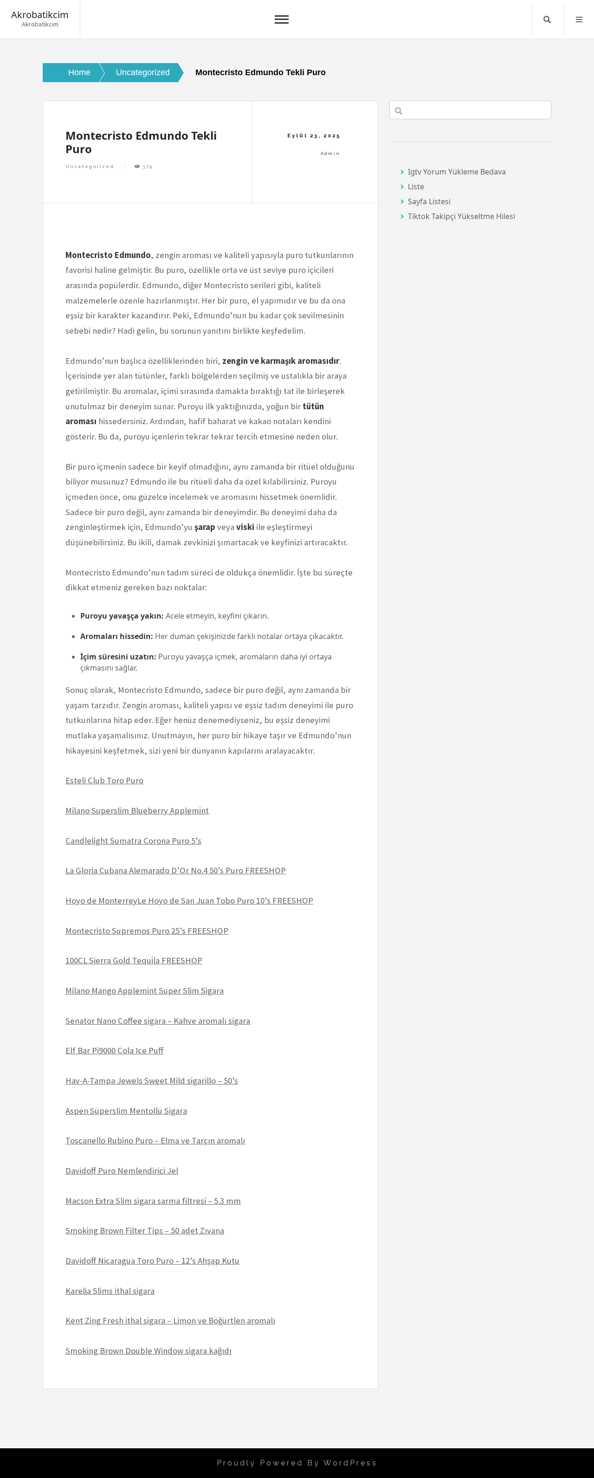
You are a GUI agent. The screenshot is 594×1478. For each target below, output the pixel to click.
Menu (579, 19)
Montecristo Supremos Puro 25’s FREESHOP (146, 930)
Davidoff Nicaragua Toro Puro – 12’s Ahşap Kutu (152, 1260)
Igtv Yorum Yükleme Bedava (457, 172)
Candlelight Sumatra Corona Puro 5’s (133, 840)
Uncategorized (89, 166)
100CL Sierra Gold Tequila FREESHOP (133, 960)
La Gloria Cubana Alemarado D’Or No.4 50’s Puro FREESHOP (175, 870)
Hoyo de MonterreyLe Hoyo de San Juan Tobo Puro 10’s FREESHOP (189, 900)
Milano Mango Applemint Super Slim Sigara (144, 990)
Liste (416, 186)
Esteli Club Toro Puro (104, 780)
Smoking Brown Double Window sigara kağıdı (148, 1350)
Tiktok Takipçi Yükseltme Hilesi (461, 216)
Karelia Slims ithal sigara (110, 1290)
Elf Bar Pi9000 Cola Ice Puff (114, 1050)
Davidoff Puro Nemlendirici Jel (121, 1170)
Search (547, 19)
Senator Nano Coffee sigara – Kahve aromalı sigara (157, 1020)
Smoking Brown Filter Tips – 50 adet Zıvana (144, 1230)
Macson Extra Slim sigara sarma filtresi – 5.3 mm (153, 1200)
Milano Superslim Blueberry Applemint (137, 810)
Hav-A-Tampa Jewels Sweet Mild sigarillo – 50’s (151, 1080)
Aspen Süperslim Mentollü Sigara (126, 1110)
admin (331, 153)
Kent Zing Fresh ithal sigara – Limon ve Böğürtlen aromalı (170, 1320)
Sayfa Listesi (429, 201)
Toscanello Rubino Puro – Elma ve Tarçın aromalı (155, 1140)
